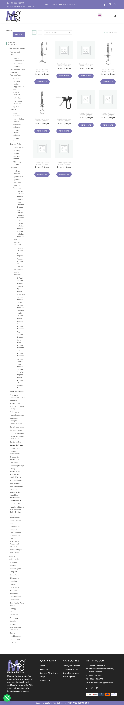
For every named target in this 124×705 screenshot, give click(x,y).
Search (9, 30)
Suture (12, 633)
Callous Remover (17, 80)
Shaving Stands (16, 157)
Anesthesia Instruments (14, 402)
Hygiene (13, 590)
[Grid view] (34, 32)
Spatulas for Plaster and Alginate (14, 543)
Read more (42, 81)
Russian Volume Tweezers (17, 242)
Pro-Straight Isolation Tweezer (20, 214)
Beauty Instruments (17, 49)
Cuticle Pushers (16, 93)
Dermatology (15, 575)
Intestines (14, 594)
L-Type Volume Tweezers (20, 304)
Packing (16, 66)
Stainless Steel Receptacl (15, 628)
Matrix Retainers (16, 486)
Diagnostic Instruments (14, 452)
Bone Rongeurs (16, 430)
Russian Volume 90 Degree (20, 262)
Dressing (13, 581)
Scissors (13, 110)
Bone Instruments (17, 427)
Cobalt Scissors (16, 114)
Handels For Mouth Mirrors (15, 475)
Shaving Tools (15, 144)
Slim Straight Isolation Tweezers (20, 224)
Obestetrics (14, 600)
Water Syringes (16, 550)
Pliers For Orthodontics (15, 525)
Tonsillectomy (15, 636)
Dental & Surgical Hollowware (17, 437)
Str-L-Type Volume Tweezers (20, 344)
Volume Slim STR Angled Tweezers (20, 373)
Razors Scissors (16, 139)
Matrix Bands (15, 483)
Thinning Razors (17, 163)
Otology (13, 609)
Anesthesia (14, 562)
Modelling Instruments (14, 496)
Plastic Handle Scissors (16, 132)
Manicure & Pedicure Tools (15, 73)
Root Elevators (15, 533)
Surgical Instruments (14, 557)
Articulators (14, 412)
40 (113, 32)
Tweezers (13, 167)
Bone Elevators (16, 424)
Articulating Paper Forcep (17, 407)
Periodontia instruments (14, 516)
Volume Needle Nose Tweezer (20, 362)
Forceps (13, 584)
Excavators (14, 463)
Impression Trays (16, 480)
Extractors (17, 98)
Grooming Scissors (17, 126)
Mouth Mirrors (15, 501)
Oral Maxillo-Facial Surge (17, 604)
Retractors (14, 615)
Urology (13, 642)
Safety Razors (18, 147)
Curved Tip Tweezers (20, 288)
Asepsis (13, 565)
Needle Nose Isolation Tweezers (20, 203)
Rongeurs (13, 529)
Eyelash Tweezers (17, 181)
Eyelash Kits (18, 177)
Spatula (16, 107)
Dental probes (15, 442)
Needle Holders (16, 504)
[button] (100, 15)
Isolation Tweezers (17, 186)
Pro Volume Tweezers (20, 334)
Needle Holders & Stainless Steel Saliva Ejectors (17, 509)
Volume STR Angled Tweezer (20, 384)
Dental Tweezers (16, 448)
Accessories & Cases (15, 53)
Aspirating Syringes (14, 419)
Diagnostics (14, 578)
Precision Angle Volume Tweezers (20, 314)
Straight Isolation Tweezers (20, 234)
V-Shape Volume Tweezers (20, 353)
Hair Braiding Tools (17, 69)
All (116, 32)
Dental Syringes (42, 71)
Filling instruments (14, 470)
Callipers (13, 572)
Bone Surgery (15, 569)
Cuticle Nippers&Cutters (18, 86)
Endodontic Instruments (14, 458)
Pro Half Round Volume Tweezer (20, 325)
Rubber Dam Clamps (15, 537)
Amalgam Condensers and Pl (17, 396)
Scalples (13, 621)
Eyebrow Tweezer (16, 172)
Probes (12, 612)
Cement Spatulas (16, 433)
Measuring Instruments (14, 490)
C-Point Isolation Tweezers (20, 193)
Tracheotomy (15, 639)
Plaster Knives (15, 521)
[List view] (40, 32)
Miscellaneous (15, 597)
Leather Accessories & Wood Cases (18, 60)
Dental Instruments (42, 70)
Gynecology (14, 587)
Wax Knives (14, 553)
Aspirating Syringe (17, 415)
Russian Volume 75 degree (20, 252)
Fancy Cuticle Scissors (18, 120)
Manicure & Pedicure (17, 102)
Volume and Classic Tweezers (18, 272)
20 (110, 32)
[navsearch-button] (114, 16)
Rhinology (14, 618)
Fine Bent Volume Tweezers (21, 296)
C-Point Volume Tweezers (20, 280)
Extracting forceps (17, 466)
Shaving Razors (16, 152)
